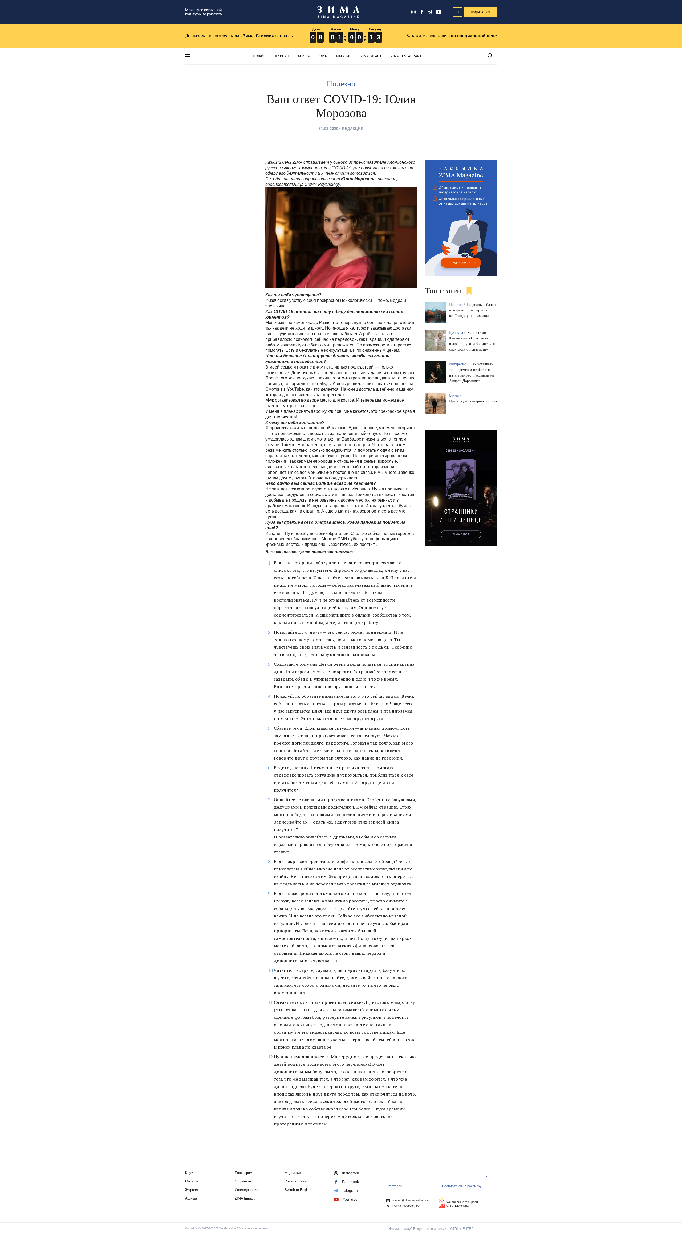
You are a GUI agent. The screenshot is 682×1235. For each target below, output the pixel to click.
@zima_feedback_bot (405, 1205)
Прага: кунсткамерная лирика (473, 401)
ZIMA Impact (371, 56)
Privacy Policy (296, 1181)
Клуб (323, 56)
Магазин (344, 56)
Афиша (304, 56)
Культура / (457, 333)
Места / (455, 396)
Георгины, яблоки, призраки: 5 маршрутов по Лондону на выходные (473, 310)
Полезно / (457, 305)
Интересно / (459, 364)
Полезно (341, 83)
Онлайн (259, 56)
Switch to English (298, 1190)
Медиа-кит (293, 1173)
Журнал (282, 56)
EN (458, 12)
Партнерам (243, 1173)
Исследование (246, 1190)
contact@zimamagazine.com (410, 1200)
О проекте (243, 1181)
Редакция (352, 129)
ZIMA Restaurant (406, 56)
